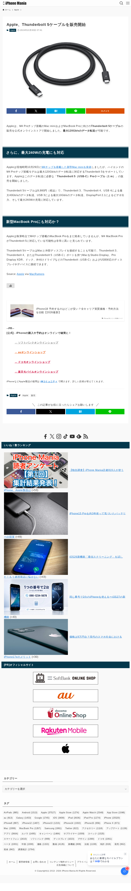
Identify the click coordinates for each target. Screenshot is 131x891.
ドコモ (105, 839)
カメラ (29, 833)
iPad (74, 818)
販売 (33, 395)
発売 (120, 844)
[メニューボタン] (128, 3)
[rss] (86, 436)
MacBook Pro (30, 828)
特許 (105, 844)
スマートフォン (15, 839)
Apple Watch (93, 812)
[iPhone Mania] (15, 3)
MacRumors (36, 274)
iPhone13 (51, 823)
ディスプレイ (64, 839)
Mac (10, 828)
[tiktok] (65, 436)
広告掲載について (65, 865)
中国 (27, 844)
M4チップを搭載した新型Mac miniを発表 (67, 167)
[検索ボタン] (121, 3)
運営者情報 (24, 862)
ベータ (11, 844)
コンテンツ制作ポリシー (62, 862)
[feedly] (79, 436)
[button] (16, 111)
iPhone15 (92, 823)
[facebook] (45, 436)
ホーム (12, 862)
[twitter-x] (52, 436)
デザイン (86, 839)
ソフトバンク (40, 839)
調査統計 (26, 849)
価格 (43, 844)
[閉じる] (125, 854)
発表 (9, 849)
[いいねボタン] (11, 285)
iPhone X (112, 823)
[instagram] (59, 436)
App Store (116, 812)
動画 (59, 844)
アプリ (11, 833)
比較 (90, 844)
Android (29, 812)
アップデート (116, 828)
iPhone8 (11, 823)
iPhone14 (72, 823)
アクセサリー (92, 828)
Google (42, 818)
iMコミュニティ (48, 381)
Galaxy (23, 818)
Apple (12, 30)
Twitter (71, 828)
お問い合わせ (39, 862)
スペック (96, 833)
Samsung (53, 828)
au (8, 818)
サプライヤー (74, 833)
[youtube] (72, 436)
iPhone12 (30, 823)
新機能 (74, 844)
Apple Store (69, 812)
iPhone (112, 818)
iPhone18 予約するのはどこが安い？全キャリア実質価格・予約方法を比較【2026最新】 (77, 310)
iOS (59, 818)
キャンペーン (49, 833)
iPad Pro (92, 818)
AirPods (11, 812)
